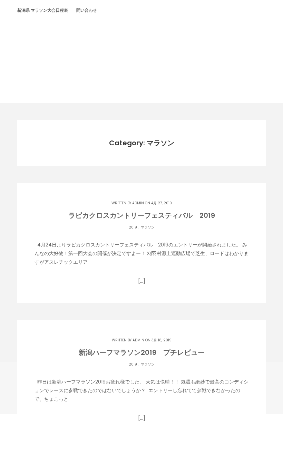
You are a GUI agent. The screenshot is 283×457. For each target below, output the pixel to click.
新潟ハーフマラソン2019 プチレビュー (142, 352)
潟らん (141, 49)
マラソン (148, 227)
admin (138, 203)
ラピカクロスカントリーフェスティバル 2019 (141, 215)
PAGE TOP (270, 436)
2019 (133, 227)
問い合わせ (86, 10)
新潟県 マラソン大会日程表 (42, 10)
